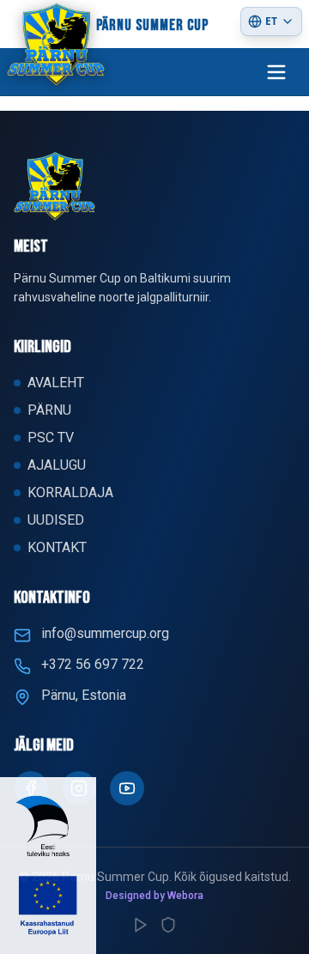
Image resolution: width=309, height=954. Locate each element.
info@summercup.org (105, 633)
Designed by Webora (154, 896)
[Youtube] (127, 788)
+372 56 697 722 (92, 664)
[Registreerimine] (140, 924)
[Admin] (168, 924)
